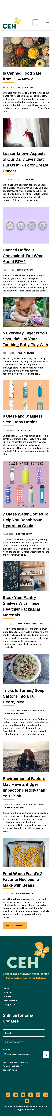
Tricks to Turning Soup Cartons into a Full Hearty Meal (24, 696)
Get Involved (10, 1000)
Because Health (25, 430)
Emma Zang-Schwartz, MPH (30, 623)
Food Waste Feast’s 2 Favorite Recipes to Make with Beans (22, 879)
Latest (7, 996)
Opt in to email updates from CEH (19, 1054)
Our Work (9, 992)
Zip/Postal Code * (11, 1040)
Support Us (9, 1004)
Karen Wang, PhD (25, 87)
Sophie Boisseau (25, 179)
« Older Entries (15, 926)
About (7, 988)
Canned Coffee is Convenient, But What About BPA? (23, 256)
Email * (7, 1030)
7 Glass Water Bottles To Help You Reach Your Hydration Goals (25, 520)
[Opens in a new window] (8, 1095)
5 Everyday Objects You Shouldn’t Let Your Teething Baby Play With (25, 339)
